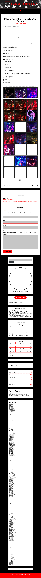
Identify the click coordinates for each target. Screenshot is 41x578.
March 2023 (11, 442)
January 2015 (11, 507)
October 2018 (11, 476)
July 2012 (11, 520)
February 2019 (12, 474)
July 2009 (11, 537)
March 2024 (11, 430)
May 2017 (11, 490)
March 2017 (11, 492)
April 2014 (11, 513)
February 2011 (12, 529)
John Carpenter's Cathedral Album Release (18, 327)
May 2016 (11, 498)
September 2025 (12, 413)
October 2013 (11, 515)
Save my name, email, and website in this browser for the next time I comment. (19, 232)
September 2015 (12, 502)
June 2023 (11, 439)
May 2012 (11, 521)
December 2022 (12, 445)
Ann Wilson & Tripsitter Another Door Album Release (20, 328)
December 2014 (12, 508)
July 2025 (11, 415)
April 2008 (11, 543)
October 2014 (11, 509)
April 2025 (11, 418)
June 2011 (11, 526)
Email (4, 220)
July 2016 (11, 496)
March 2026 (11, 408)
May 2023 (11, 440)
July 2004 (11, 553)
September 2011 (12, 523)
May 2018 (11, 481)
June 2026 (11, 405)
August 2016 (11, 495)
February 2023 (12, 443)
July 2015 (11, 504)
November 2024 (12, 422)
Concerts (22, 17)
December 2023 (12, 433)
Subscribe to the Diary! (20, 297)
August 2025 (11, 414)
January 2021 (11, 463)
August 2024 (11, 425)
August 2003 (11, 555)
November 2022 (12, 446)
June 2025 (11, 416)
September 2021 (12, 459)
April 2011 (11, 527)
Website (4, 225)
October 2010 (11, 531)
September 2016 (12, 494)
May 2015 (11, 505)
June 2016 (11, 497)
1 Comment (24, 23)
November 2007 (12, 544)
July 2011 (11, 525)
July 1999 (11, 564)
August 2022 (11, 449)
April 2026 (11, 407)
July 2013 (11, 517)
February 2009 (12, 539)
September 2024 (12, 424)
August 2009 (11, 536)
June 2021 (11, 462)
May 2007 (11, 548)
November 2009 (12, 535)
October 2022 (11, 447)
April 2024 (11, 429)
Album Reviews (12, 372)
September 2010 (12, 532)
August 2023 (11, 437)
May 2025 (11, 417)
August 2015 (11, 503)
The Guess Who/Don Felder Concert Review (17, 395)
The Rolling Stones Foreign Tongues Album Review (18, 393)
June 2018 (11, 480)
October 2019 (11, 467)
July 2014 (11, 512)
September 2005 (12, 550)
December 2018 (12, 475)
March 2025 (11, 419)
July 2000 (11, 562)
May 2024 (11, 428)
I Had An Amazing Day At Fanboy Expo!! (16, 394)
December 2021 (12, 456)
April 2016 (11, 499)
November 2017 (12, 484)
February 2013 (12, 518)
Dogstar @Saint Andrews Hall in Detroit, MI (18, 311)
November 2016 (12, 493)
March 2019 (11, 473)
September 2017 (12, 486)
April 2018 (11, 482)
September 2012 (12, 519)
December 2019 (12, 465)
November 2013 (12, 514)
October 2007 (12, 545)
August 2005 (11, 551)
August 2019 (11, 469)
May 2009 (11, 538)
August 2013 (11, 516)
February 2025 (12, 419)
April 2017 (11, 491)
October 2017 (11, 485)
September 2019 (12, 468)
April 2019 (11, 472)
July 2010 (11, 533)
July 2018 (11, 479)
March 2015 (11, 506)
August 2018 (11, 478)
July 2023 (11, 438)
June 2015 (11, 504)
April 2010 (11, 534)
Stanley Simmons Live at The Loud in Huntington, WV (20, 316)
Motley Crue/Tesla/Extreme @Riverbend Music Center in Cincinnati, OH (20, 314)
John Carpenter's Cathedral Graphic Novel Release (19, 325)
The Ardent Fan (7, 185)
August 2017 (11, 487)
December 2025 (12, 410)
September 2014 (12, 510)
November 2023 (12, 434)
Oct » (13, 355)
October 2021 (11, 458)
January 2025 (12, 420)
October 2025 (11, 412)
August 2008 (11, 540)
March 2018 (11, 483)
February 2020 (12, 464)
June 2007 (11, 548)
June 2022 (11, 451)
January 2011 (11, 530)
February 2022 (12, 455)
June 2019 (11, 471)
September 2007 (12, 546)
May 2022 (11, 452)
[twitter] (20, 576)
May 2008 (11, 542)
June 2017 (11, 489)
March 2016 (11, 500)
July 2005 (11, 552)
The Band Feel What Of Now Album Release (18, 330)
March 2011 (11, 528)
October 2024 (12, 423)
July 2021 (11, 461)
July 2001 (11, 560)
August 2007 (11, 547)
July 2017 (11, 488)
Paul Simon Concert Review (14, 396)
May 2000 (11, 563)
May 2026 (11, 406)
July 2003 (11, 556)
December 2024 (12, 421)
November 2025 (12, 411)
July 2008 (11, 541)
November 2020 (12, 463)
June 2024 (11, 427)
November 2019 (12, 466)
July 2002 (11, 558)
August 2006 (11, 549)
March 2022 (11, 454)
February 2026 (12, 409)
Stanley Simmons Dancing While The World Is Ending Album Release (20, 333)
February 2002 (12, 559)
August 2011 (11, 524)
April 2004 (11, 554)
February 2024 (12, 431)
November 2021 (12, 457)
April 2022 (11, 453)
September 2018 (12, 477)
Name (4, 214)
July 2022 (11, 450)
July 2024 (11, 426)
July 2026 (11, 404)
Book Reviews (12, 377)
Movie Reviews (12, 384)
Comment (5, 234)
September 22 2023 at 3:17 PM (8, 199)
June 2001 (11, 561)
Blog (18, 17)
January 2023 (12, 444)
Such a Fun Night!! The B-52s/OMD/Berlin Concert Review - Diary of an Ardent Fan (20, 201)
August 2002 (11, 557)
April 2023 (11, 441)
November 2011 (12, 522)
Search (10, 258)
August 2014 (11, 511)
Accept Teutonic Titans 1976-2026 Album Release (19, 335)
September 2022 (12, 448)
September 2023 (12, 436)
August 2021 (11, 460)
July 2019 (11, 470)
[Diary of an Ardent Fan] (20, 4)
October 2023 (12, 435)
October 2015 (11, 501)
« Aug (10, 355)
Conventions (11, 382)
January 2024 (12, 432)
